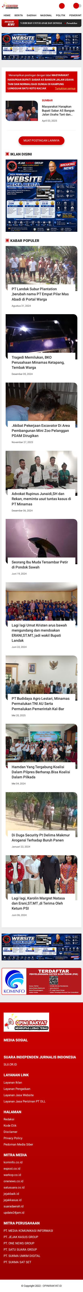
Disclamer (10, 1132)
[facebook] (5, 1048)
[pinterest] (21, 1048)
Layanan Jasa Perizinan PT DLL (25, 1101)
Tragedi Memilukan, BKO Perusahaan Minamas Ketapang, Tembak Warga (38, 362)
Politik (60, 15)
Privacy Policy (13, 1138)
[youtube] (32, 1048)
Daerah (31, 15)
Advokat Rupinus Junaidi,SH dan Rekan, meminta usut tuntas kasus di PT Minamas (41, 499)
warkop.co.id (12, 1175)
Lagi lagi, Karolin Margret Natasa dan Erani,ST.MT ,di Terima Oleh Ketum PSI (38, 903)
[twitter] (10, 1048)
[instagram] (26, 1048)
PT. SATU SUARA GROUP (20, 1249)
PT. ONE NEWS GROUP (19, 1243)
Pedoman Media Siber (18, 1144)
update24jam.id (14, 1212)
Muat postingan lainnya (41, 140)
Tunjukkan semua (65, 88)
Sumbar (47, 100)
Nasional (46, 15)
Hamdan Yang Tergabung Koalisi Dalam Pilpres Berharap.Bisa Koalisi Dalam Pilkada (41, 772)
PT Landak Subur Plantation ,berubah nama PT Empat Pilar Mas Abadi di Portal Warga (40, 294)
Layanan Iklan (13, 1082)
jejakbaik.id (11, 1194)
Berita (19, 15)
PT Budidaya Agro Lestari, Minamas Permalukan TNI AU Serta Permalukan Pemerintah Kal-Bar (41, 703)
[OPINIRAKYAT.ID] (10, 9)
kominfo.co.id (13, 1162)
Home (7, 15)
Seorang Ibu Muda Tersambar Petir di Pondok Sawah (40, 564)
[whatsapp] (16, 1048)
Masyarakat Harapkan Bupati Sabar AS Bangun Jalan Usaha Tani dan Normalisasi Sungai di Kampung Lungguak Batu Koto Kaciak (59, 111)
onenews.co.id (13, 1181)
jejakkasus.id (12, 1200)
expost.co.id (12, 1168)
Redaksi (9, 1119)
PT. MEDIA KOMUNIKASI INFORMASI (28, 1231)
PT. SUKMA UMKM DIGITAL (22, 1256)
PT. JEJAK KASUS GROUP (21, 1237)
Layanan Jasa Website (19, 1095)
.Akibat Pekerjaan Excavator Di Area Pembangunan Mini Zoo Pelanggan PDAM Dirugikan (41, 430)
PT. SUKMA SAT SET (17, 1262)
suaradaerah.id (13, 1206)
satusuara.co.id (14, 1187)
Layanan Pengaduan (17, 1089)
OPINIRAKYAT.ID (52, 1285)
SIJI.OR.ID (10, 1064)
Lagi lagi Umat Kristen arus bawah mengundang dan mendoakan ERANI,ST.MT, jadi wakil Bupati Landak (39, 633)
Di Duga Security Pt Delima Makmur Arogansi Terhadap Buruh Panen (41, 837)
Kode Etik (10, 1125)
